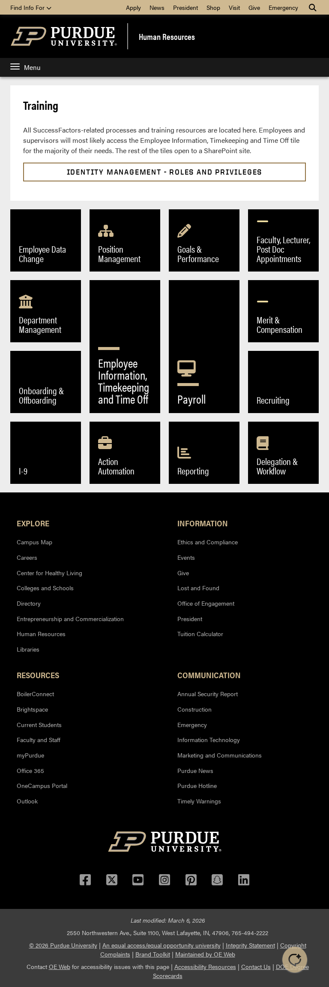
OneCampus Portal (42, 785)
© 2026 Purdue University (63, 945)
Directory (29, 603)
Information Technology (208, 739)
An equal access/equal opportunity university (161, 945)
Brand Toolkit (152, 954)
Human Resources (167, 36)
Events (186, 557)
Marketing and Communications (219, 755)
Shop (213, 7)
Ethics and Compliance (207, 541)
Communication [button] (209, 674)
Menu (32, 67)
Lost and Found (198, 587)
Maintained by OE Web (205, 954)
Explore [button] (33, 522)
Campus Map (34, 541)
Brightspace (32, 709)
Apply (133, 7)
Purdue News (195, 770)
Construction (194, 709)
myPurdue (30, 755)
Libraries (28, 649)
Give (254, 7)
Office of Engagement (205, 603)
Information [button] (202, 522)
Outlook (27, 801)
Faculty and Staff (38, 739)
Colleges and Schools (45, 587)
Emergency (283, 7)
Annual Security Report (207, 693)
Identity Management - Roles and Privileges (165, 171)
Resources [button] (38, 674)
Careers (27, 557)
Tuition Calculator (200, 633)
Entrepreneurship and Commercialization (70, 618)
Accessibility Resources (205, 966)
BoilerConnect (35, 693)
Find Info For (28, 7)
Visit (234, 7)
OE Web (59, 966)
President (185, 7)
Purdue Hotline (197, 785)
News (157, 7)
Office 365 (30, 770)
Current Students (39, 724)
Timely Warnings (199, 801)
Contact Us (256, 966)
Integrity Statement (250, 945)
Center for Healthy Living (49, 572)
